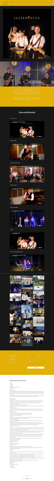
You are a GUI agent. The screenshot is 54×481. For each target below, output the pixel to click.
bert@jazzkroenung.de (12, 467)
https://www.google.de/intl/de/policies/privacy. (16, 461)
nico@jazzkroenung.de (12, 362)
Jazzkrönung (5, 4)
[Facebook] (50, 4)
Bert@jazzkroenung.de (12, 390)
